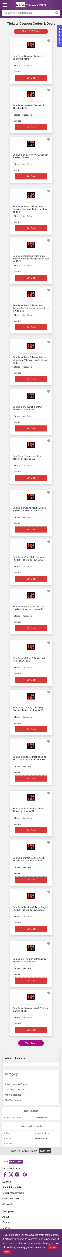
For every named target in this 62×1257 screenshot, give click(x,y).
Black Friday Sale (11, 1187)
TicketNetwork (40, 1117)
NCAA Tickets (13, 1099)
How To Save (59, 36)
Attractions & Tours (16, 1084)
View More (31, 1042)
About (5, 1216)
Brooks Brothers (41, 1133)
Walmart (9, 1144)
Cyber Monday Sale (13, 1192)
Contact (6, 1222)
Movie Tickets (13, 1094)
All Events (7, 1203)
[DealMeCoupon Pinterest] (24, 1174)
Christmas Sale (10, 1198)
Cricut (8, 1133)
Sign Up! (45, 1150)
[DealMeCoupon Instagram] (17, 1174)
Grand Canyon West (14, 1117)
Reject (7, 1252)
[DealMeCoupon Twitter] (11, 1174)
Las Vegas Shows (15, 1089)
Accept (52, 1247)
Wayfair (9, 1138)
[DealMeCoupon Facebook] (5, 1174)
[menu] (5, 5)
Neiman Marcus (41, 1138)
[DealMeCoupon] (12, 1162)
